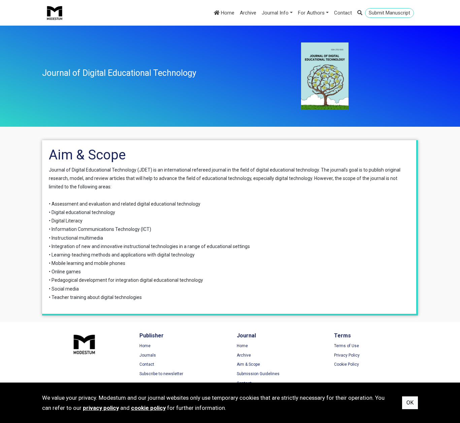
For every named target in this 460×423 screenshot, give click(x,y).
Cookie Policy (346, 364)
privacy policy (101, 407)
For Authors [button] (311, 13)
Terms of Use (346, 345)
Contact (343, 13)
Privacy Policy (347, 355)
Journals (147, 355)
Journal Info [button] (275, 13)
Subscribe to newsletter (161, 373)
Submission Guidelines (258, 373)
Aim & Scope (248, 364)
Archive (248, 13)
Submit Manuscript (389, 13)
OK (410, 402)
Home (227, 13)
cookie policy (148, 407)
